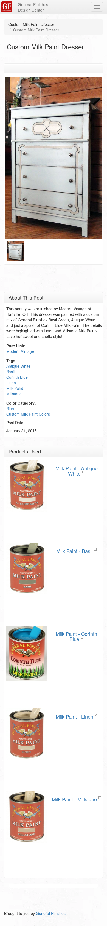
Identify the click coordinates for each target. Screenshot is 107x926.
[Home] (7, 6)
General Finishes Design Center (33, 7)
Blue (10, 408)
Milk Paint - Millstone (74, 799)
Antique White (18, 366)
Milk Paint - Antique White (76, 471)
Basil (10, 371)
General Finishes (51, 913)
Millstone (14, 393)
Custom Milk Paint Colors (28, 414)
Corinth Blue (17, 377)
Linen (11, 382)
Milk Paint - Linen (74, 716)
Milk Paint (14, 388)
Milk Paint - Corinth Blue (76, 636)
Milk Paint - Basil (74, 550)
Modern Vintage (20, 351)
